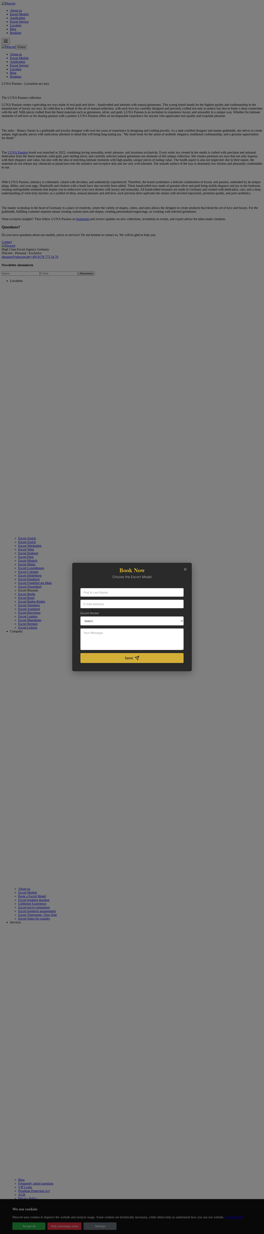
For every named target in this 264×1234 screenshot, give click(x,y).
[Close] (185, 569)
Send (129, 658)
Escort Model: (89, 613)
